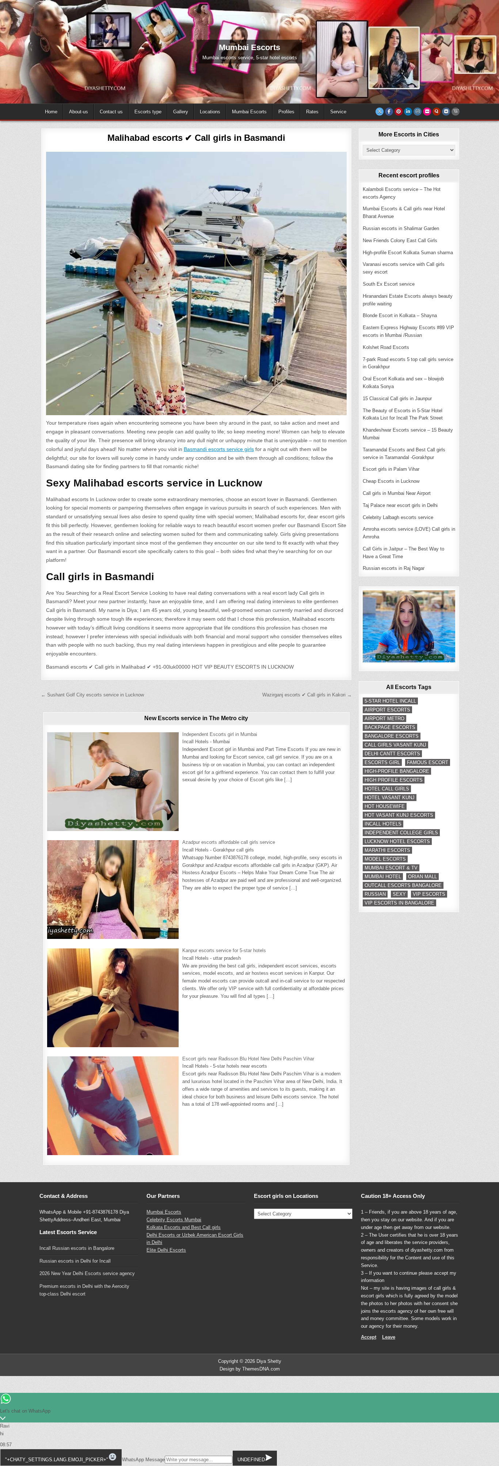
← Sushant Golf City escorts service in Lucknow (92, 695)
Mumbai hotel (383, 876)
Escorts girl (382, 762)
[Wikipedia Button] (456, 112)
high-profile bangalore (397, 771)
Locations (210, 111)
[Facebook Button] (389, 112)
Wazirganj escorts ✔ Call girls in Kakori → (307, 695)
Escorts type (147, 111)
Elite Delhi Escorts (166, 1250)
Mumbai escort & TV (391, 868)
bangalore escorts (392, 736)
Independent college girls (401, 832)
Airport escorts (387, 710)
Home (51, 111)
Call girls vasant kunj (395, 745)
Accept (368, 1337)
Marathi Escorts (387, 850)
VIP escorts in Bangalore (399, 903)
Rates (312, 111)
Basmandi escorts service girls (219, 449)
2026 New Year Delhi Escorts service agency (87, 1273)
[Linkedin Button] (408, 112)
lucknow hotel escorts (397, 841)
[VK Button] (446, 112)
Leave (388, 1337)
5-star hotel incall (390, 701)
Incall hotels (383, 824)
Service (338, 111)
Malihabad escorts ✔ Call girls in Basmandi (196, 138)
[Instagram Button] (418, 112)
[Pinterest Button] (399, 112)
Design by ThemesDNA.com (250, 1369)
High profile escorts (394, 780)
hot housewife (385, 806)
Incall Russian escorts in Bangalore (76, 1248)
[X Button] (380, 112)
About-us (78, 111)
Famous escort (427, 762)
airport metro (384, 718)
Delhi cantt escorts (392, 753)
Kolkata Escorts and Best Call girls (183, 1227)
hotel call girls (387, 789)
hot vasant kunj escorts (399, 815)
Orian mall (422, 876)
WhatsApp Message (143, 1459)
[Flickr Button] (427, 112)
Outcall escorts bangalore (403, 885)
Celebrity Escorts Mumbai (173, 1219)
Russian (375, 894)
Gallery (180, 111)
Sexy (399, 894)
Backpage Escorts (390, 727)
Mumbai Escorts (249, 111)
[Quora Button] (437, 112)
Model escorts (385, 859)
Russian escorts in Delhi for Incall (75, 1261)
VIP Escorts (429, 894)
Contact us (111, 111)
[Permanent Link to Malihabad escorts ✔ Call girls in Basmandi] (196, 283)
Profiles (286, 111)
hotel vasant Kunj (390, 797)
